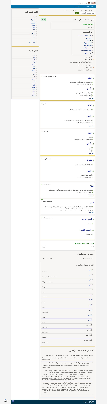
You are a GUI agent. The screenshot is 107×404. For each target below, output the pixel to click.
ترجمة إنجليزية (88, 53)
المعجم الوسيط (87, 43)
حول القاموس (77, 6)
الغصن (90, 305)
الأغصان (90, 315)
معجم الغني (88, 38)
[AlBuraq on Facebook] (13, 402)
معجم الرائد (88, 40)
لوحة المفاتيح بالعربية (88, 6)
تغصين (90, 310)
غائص (90, 279)
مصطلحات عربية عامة (86, 50)
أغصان (90, 300)
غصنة (90, 289)
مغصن (90, 295)
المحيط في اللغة (87, 45)
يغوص (90, 269)
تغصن (90, 274)
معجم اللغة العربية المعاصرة (84, 35)
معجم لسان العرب (87, 48)
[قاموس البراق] (92, 2)
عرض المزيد (91, 98)
